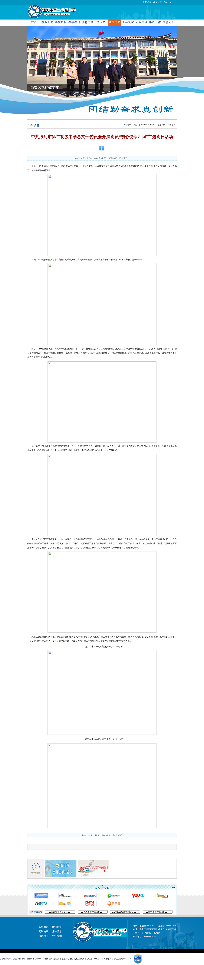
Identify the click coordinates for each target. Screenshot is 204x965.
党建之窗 (115, 22)
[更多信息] (170, 887)
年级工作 (155, 22)
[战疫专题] (60, 868)
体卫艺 (101, 22)
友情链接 (57, 927)
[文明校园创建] (93, 868)
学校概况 (61, 22)
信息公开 (168, 22)
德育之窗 (88, 22)
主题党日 (33, 125)
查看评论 (117, 835)
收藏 (98, 835)
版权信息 (43, 927)
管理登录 (57, 935)
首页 (34, 22)
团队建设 (141, 22)
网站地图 (43, 931)
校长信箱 (157, 2)
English (167, 2)
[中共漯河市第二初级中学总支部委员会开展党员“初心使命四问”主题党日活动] (102, 215)
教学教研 (74, 22)
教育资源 (147, 2)
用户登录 (57, 931)
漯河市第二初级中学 (147, 125)
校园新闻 (47, 22)
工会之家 (128, 22)
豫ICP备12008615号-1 (78, 959)
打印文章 (106, 835)
